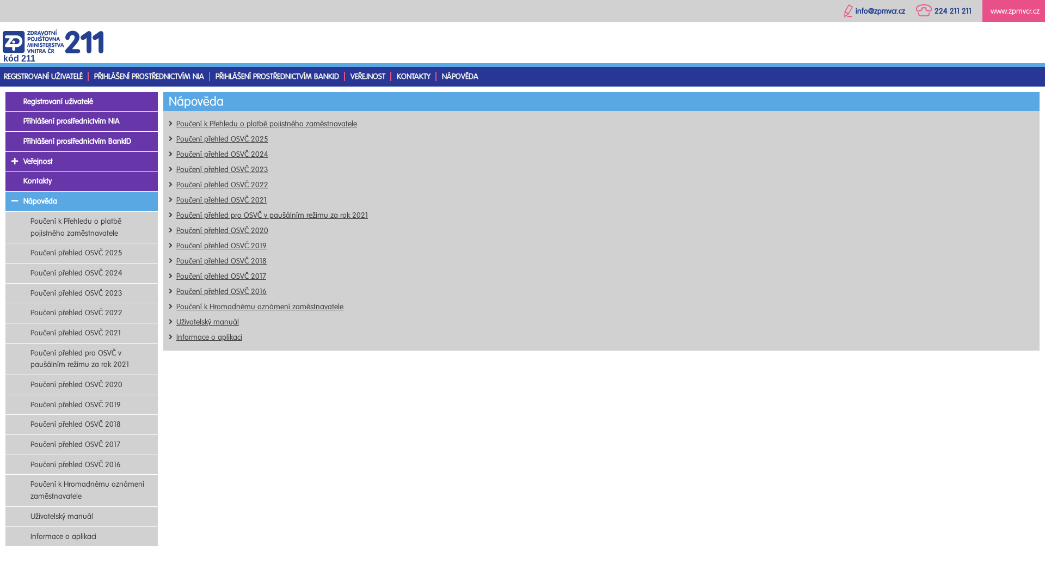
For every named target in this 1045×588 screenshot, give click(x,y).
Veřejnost (368, 76)
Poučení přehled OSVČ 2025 (222, 139)
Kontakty (414, 76)
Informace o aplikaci (209, 337)
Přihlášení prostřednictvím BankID (277, 76)
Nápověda (460, 76)
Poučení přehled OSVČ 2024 (222, 154)
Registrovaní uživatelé (43, 76)
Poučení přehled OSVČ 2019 (221, 245)
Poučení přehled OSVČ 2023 (222, 169)
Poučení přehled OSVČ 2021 (221, 200)
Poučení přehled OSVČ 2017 (221, 276)
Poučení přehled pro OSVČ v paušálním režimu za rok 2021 (272, 215)
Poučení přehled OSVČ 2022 (222, 184)
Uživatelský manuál (207, 322)
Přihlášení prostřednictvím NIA (149, 76)
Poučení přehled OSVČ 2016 (221, 291)
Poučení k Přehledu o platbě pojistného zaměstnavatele (266, 123)
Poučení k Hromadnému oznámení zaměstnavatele (259, 306)
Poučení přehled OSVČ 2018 (221, 261)
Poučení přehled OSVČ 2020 (222, 230)
